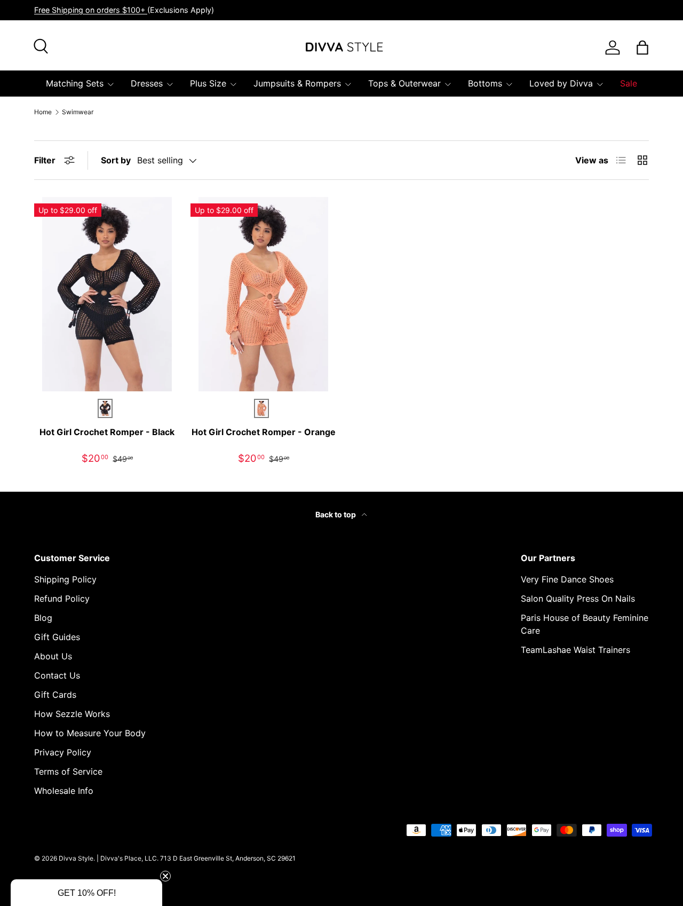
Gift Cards (55, 694)
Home (43, 112)
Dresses (147, 83)
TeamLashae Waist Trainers (575, 649)
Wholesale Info (63, 790)
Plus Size (208, 83)
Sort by (116, 160)
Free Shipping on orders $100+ (90, 9)
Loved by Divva (561, 83)
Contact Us (57, 675)
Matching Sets (75, 83)
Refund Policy (62, 598)
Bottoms (485, 83)
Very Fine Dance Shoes (567, 579)
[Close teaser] (165, 876)
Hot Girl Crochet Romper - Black (106, 432)
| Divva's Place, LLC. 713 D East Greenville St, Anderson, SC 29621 (196, 858)
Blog (43, 617)
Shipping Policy (65, 579)
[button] (86, 892)
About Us (53, 656)
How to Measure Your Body (90, 733)
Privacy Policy (62, 752)
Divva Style (76, 858)
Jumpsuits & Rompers (297, 83)
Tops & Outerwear (404, 83)
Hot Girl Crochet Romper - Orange (264, 432)
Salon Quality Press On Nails (578, 598)
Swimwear (77, 112)
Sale (628, 83)
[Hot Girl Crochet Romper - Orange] (263, 294)
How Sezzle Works (72, 713)
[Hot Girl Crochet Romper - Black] (107, 294)
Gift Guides (57, 637)
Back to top (336, 514)
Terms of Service (68, 771)
